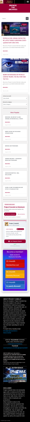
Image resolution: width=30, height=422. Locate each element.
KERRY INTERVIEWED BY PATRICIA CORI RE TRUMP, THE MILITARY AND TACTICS (14, 77)
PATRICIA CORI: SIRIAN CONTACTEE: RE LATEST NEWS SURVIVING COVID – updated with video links (15, 40)
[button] (27, 1)
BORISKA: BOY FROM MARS (11, 146)
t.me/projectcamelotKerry (15, 344)
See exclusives (21, 214)
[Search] (27, 18)
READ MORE (7, 333)
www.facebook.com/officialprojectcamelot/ (15, 348)
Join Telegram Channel (15, 241)
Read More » (5, 51)
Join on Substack (11, 214)
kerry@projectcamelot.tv (10, 331)
